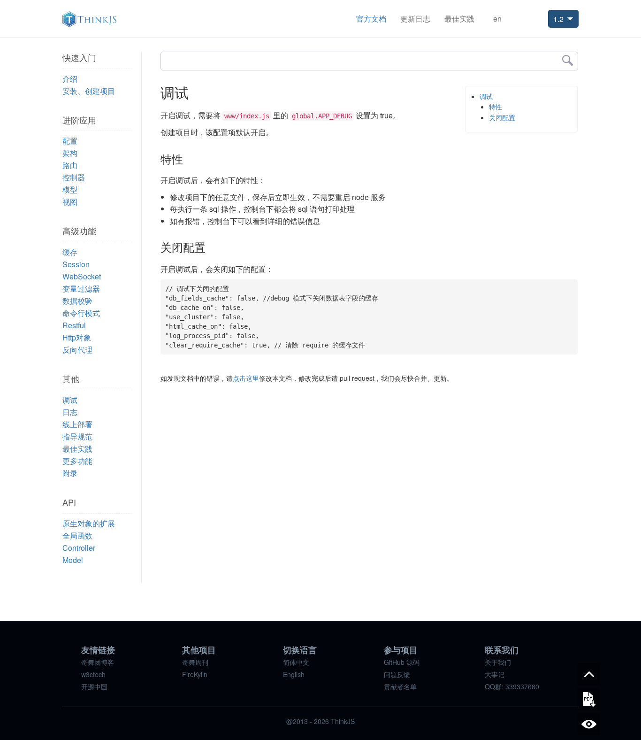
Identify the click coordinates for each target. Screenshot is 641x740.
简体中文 (296, 662)
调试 (69, 399)
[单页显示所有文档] (589, 724)
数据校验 (77, 300)
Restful (74, 325)
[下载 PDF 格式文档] (589, 699)
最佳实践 (459, 18)
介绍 (69, 78)
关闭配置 (502, 117)
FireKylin (194, 674)
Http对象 (76, 337)
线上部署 (77, 424)
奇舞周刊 (195, 662)
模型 (69, 189)
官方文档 (371, 18)
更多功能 (77, 460)
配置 (69, 140)
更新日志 (415, 18)
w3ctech (93, 674)
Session (76, 264)
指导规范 (77, 436)
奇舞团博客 (97, 662)
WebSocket (81, 276)
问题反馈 (397, 674)
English (294, 674)
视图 (69, 201)
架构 (69, 152)
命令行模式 (81, 313)
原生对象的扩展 (88, 523)
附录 (69, 473)
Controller (78, 547)
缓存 (69, 252)
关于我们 (498, 662)
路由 (69, 165)
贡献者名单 (400, 686)
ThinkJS (89, 19)
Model (72, 560)
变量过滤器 (81, 288)
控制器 (73, 177)
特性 (495, 106)
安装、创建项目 (88, 90)
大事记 (494, 674)
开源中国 (94, 686)
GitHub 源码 (402, 662)
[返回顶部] (589, 674)
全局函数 (77, 535)
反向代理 (77, 349)
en (497, 18)
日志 (69, 412)
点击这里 (246, 378)
